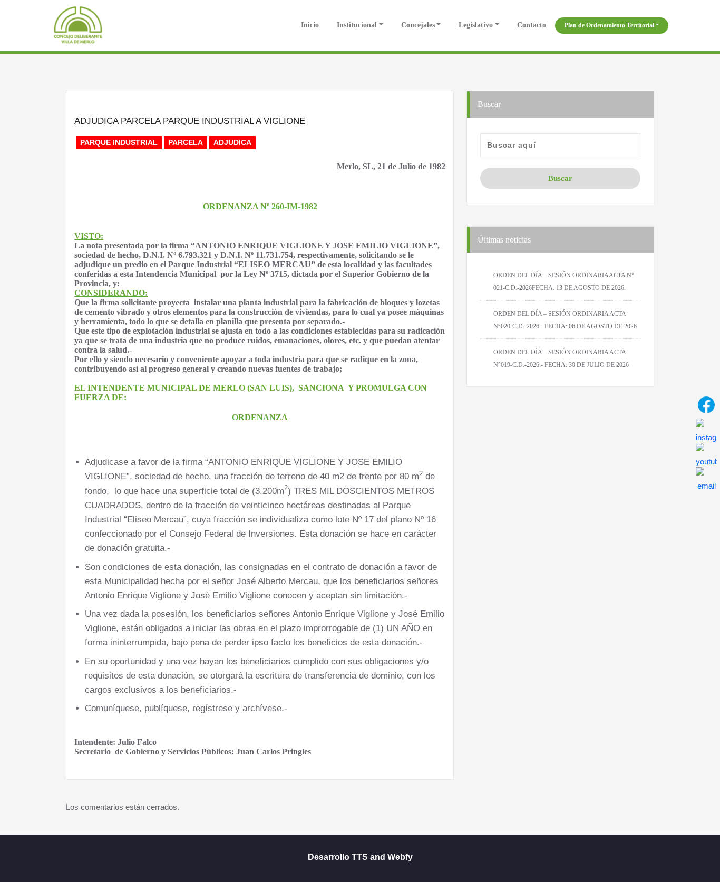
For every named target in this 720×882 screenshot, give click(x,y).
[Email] (706, 477)
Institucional (357, 25)
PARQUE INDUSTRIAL (119, 142)
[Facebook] (706, 404)
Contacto (531, 25)
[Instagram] (706, 429)
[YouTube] (706, 453)
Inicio (309, 25)
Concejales (418, 25)
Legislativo (476, 25)
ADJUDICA (232, 142)
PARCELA (185, 142)
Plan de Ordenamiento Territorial (609, 25)
